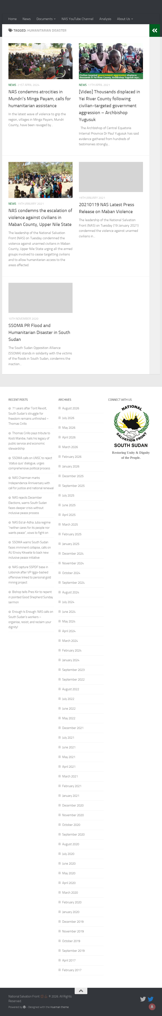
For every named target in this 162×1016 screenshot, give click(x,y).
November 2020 (73, 815)
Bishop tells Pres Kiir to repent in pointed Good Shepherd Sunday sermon (30, 597)
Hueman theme (59, 1007)
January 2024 (70, 660)
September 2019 (73, 951)
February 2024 (71, 650)
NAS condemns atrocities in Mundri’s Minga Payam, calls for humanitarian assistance (39, 98)
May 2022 (68, 718)
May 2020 (68, 873)
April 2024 (69, 631)
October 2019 (71, 941)
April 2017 (69, 960)
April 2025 (69, 515)
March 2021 (70, 776)
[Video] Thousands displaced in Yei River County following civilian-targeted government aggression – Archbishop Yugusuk (109, 105)
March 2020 (70, 893)
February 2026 (71, 457)
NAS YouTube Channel (77, 19)
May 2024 (68, 621)
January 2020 (70, 912)
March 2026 (70, 447)
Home (12, 19)
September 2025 (73, 486)
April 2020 (69, 883)
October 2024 (71, 573)
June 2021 (69, 747)
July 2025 (68, 495)
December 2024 (73, 553)
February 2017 (71, 970)
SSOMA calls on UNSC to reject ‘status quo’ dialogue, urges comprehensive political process (30, 463)
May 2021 (68, 757)
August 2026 (70, 408)
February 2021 (71, 786)
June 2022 (69, 708)
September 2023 (73, 670)
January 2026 (70, 466)
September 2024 (73, 583)
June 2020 (69, 863)
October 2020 (71, 825)
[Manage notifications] (152, 1006)
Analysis (105, 19)
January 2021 (70, 796)
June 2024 (69, 612)
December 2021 (73, 728)
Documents (44, 19)
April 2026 (69, 437)
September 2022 (73, 679)
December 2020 (73, 805)
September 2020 (73, 834)
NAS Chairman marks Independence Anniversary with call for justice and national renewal (31, 483)
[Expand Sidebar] (154, 30)
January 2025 (70, 544)
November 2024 (73, 563)
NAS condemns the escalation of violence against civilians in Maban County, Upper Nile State (40, 217)
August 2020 (70, 844)
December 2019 (73, 922)
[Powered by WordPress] (24, 1007)
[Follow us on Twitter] (143, 999)
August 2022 (70, 689)
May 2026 (68, 428)
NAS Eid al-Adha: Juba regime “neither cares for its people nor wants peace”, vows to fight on (29, 528)
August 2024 (70, 592)
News (27, 19)
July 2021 (68, 738)
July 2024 (68, 602)
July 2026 (68, 418)
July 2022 (68, 699)
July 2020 (68, 854)
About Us (123, 19)
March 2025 (70, 524)
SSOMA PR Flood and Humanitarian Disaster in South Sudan (39, 332)
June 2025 (69, 505)
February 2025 (71, 534)
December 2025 (73, 476)
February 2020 (71, 902)
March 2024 (70, 641)
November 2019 (73, 931)
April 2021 (69, 767)
